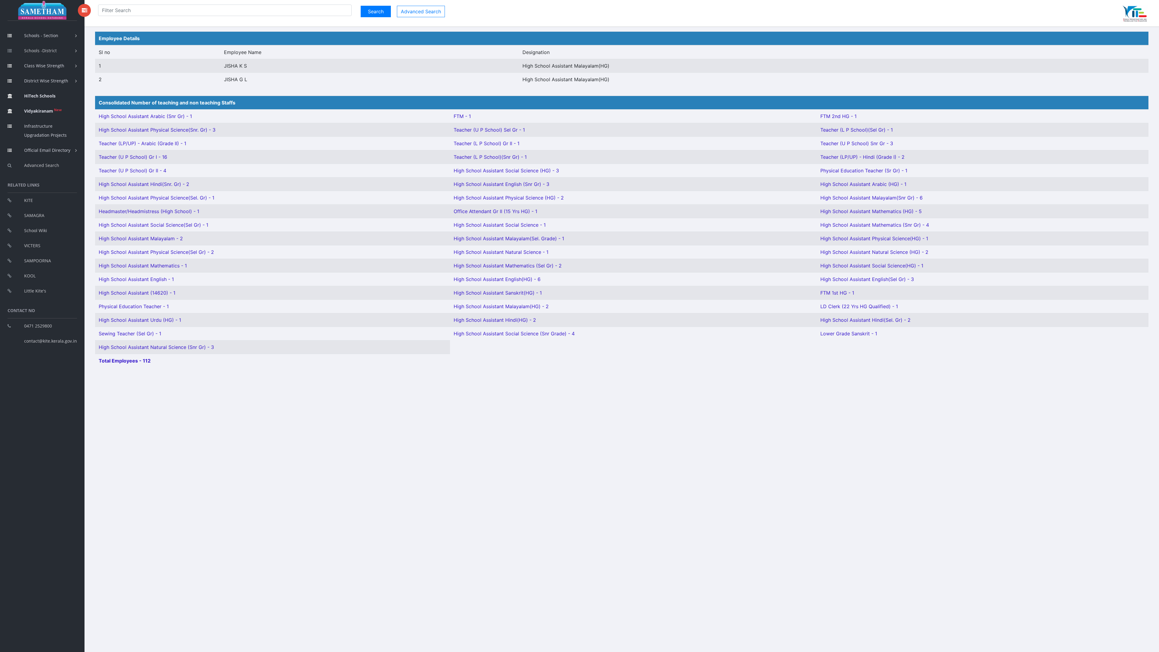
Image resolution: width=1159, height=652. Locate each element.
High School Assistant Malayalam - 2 (141, 238)
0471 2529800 (38, 326)
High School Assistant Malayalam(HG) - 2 (501, 306)
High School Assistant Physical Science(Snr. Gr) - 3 (157, 130)
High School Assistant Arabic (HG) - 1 (863, 184)
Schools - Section (41, 35)
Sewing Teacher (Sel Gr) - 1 (130, 334)
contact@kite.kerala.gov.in (50, 341)
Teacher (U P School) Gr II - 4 (132, 171)
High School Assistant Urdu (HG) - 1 (140, 320)
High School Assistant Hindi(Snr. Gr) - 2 (144, 184)
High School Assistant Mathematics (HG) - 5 (871, 211)
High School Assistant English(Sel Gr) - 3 (867, 279)
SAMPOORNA (37, 261)
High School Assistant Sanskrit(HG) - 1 (498, 293)
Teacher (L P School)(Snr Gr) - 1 (490, 157)
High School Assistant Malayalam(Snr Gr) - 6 (871, 198)
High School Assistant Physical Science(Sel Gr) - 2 (156, 252)
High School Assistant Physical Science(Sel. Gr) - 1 (156, 198)
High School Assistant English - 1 (136, 279)
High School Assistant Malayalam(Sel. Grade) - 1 (509, 238)
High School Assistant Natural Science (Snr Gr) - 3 (156, 347)
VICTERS (32, 245)
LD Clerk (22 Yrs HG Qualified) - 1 (859, 306)
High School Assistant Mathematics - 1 (143, 266)
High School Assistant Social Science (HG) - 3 (506, 171)
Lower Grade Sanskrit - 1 (848, 334)
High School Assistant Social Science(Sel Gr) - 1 (153, 225)
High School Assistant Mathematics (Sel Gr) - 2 (508, 266)
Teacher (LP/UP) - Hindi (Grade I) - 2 (862, 157)
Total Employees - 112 (125, 361)
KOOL (30, 276)
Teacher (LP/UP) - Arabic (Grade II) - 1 (142, 143)
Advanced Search (41, 165)
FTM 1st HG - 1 (837, 293)
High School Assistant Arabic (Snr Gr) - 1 (145, 116)
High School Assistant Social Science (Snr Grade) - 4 (514, 334)
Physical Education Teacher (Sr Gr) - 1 (863, 171)
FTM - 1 (462, 116)
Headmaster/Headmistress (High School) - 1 (149, 211)
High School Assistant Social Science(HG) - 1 (871, 266)
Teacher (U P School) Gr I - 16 (133, 157)
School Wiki (35, 230)
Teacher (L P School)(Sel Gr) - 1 (856, 130)
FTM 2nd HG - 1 (838, 116)
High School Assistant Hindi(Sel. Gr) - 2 (865, 320)
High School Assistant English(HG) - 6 (497, 279)
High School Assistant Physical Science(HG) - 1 (874, 238)
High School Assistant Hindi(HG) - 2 (495, 320)
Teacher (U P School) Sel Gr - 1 (489, 130)
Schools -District (40, 50)
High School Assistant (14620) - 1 (137, 293)
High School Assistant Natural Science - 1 (501, 252)
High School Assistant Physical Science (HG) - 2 (509, 198)
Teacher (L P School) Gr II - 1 (486, 143)
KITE (28, 200)
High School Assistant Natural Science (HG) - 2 (874, 252)
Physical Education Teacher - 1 (134, 306)
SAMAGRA (34, 215)
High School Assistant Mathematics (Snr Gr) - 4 (874, 225)
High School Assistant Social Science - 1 (500, 225)
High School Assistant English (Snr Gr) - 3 (501, 184)
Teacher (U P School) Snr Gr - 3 (856, 143)
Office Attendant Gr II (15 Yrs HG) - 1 (495, 211)
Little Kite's (35, 291)
